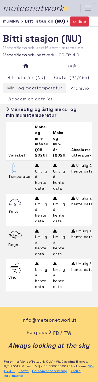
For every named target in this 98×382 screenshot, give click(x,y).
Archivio (80, 88)
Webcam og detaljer (30, 99)
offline (79, 21)
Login (72, 65)
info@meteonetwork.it (49, 320)
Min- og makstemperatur (34, 88)
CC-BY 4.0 (69, 55)
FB (56, 333)
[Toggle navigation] (87, 8)
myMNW (12, 21)
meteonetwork (36, 8)
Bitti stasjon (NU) (26, 77)
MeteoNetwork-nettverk (29, 55)
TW (67, 333)
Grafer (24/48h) (71, 77)
